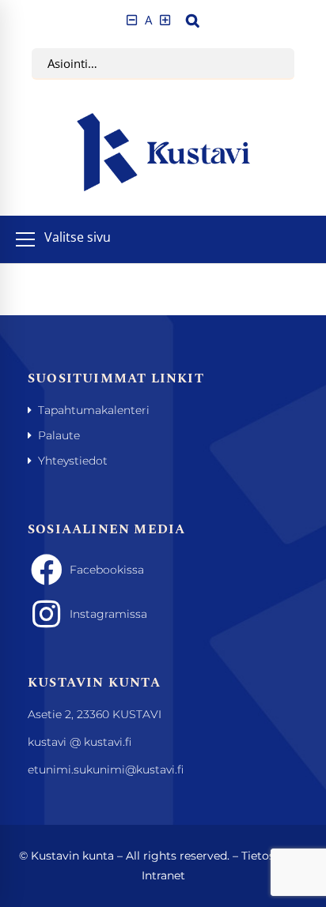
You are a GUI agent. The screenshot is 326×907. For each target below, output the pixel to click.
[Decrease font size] (132, 20)
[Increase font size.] (165, 20)
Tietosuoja (269, 856)
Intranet (163, 875)
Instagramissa (108, 614)
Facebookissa (107, 570)
